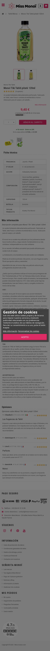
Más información (10, 331)
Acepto (25, 337)
